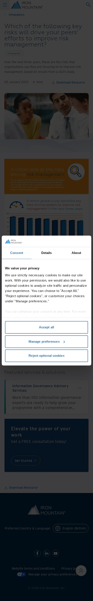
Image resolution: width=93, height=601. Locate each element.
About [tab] (76, 253)
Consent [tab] (16, 253)
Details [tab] (46, 253)
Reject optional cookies (46, 355)
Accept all (46, 327)
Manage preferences (44, 341)
